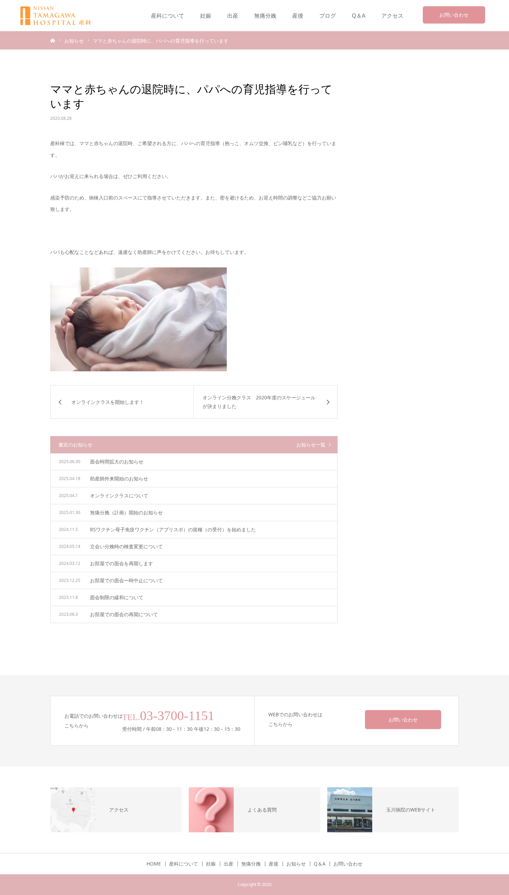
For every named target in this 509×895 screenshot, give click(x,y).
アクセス (392, 15)
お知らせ (296, 863)
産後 (297, 15)
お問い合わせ (453, 14)
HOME (153, 863)
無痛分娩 (265, 15)
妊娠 (205, 15)
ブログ (327, 15)
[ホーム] (52, 40)
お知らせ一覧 (310, 444)
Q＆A (358, 15)
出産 (232, 15)
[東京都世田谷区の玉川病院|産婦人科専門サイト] (60, 16)
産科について (167, 15)
